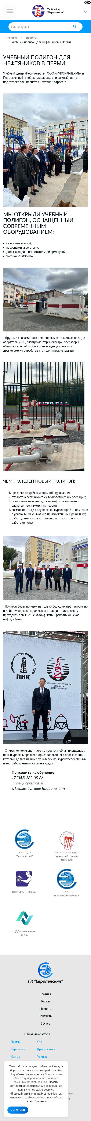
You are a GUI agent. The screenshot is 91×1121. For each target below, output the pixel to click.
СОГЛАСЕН (18, 1109)
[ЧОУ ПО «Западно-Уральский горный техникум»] (67, 839)
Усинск (42, 1056)
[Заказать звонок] (85, 11)
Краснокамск (46, 1049)
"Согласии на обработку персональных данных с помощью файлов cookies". (38, 1078)
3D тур (45, 1023)
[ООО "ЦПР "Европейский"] (24, 839)
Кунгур (15, 1056)
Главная (45, 994)
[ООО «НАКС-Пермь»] (24, 879)
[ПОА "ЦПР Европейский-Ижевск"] (67, 879)
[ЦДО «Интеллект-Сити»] (24, 918)
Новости (45, 1009)
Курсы (45, 1001)
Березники (18, 1049)
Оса (40, 1042)
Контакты (45, 1016)
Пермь (15, 1042)
